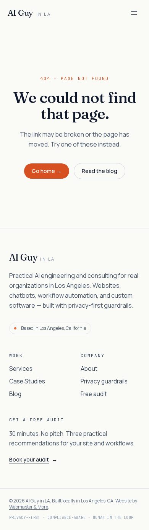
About (89, 369)
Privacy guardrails (104, 381)
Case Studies (27, 381)
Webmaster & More (28, 507)
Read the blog (99, 170)
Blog (15, 394)
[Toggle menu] (134, 13)
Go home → (47, 170)
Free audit (94, 394)
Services (20, 369)
